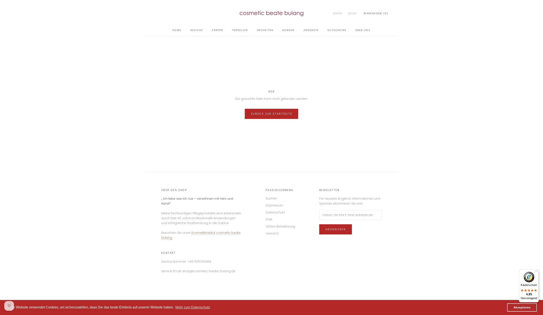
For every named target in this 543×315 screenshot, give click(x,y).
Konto (337, 13)
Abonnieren (335, 229)
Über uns (362, 30)
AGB (269, 219)
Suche (352, 13)
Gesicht (196, 30)
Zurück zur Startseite (271, 114)
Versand (272, 233)
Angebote (311, 30)
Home (177, 30)
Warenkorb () (376, 13)
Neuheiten (265, 30)
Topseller (240, 30)
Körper (217, 30)
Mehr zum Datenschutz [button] (192, 307)
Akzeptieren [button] (522, 307)
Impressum (274, 205)
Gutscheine (336, 30)
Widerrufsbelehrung (280, 226)
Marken (288, 30)
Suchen (271, 198)
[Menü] (536, 272)
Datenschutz (275, 212)
